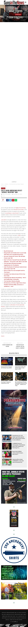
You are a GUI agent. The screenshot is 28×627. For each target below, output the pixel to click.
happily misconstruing (20, 207)
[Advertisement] (14, 165)
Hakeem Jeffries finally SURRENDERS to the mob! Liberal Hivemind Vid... (18, 461)
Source (2, 336)
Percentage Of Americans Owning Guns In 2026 (6, 382)
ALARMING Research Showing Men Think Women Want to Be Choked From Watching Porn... (18, 445)
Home (2, 184)
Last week (3, 219)
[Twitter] (15, 622)
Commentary (13, 14)
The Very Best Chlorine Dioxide (12, 281)
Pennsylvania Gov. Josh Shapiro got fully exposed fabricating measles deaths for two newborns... (18, 437)
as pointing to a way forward (12, 213)
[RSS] (13, 622)
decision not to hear (18, 209)
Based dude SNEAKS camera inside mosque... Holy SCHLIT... (17, 453)
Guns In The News (6, 194)
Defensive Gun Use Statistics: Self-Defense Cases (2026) (6, 367)
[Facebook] (11, 622)
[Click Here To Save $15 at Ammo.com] (14, 518)
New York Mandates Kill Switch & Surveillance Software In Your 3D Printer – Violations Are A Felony (21, 383)
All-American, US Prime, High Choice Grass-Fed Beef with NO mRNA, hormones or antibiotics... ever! (15, 284)
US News (6, 184)
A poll (19, 235)
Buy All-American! (8, 251)
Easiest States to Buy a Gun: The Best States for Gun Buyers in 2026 (20, 368)
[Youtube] (17, 622)
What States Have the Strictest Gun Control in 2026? (13, 17)
